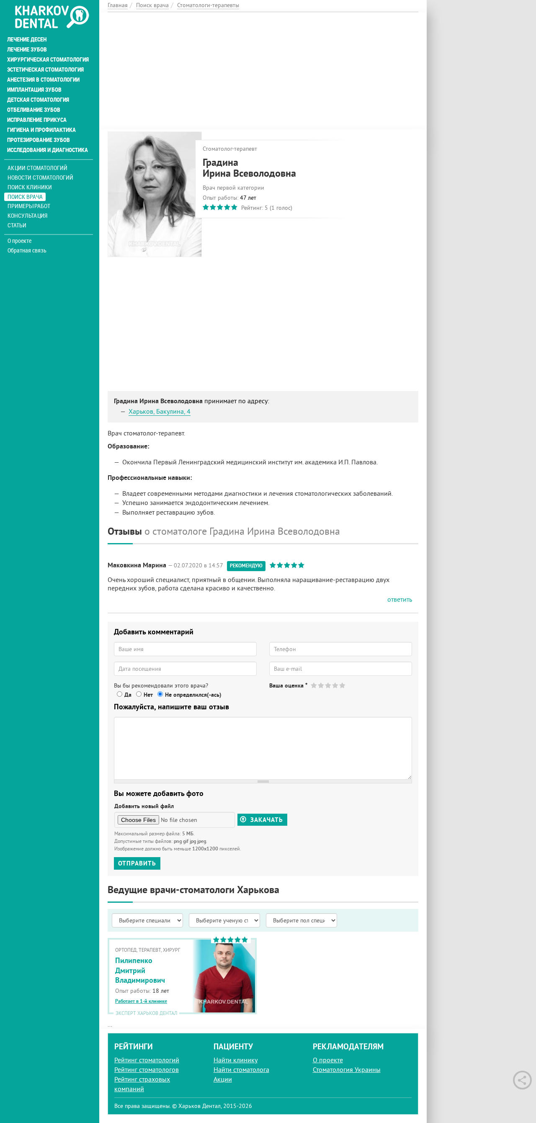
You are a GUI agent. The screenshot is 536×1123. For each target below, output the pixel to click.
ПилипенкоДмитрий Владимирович (140, 970)
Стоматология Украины (347, 1069)
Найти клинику (236, 1060)
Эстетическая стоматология (45, 69)
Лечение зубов (27, 49)
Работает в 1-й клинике (141, 1001)
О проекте (19, 241)
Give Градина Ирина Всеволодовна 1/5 (314, 685)
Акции (223, 1079)
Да (127, 694)
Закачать (265, 820)
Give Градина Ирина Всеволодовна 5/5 (342, 685)
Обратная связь (27, 250)
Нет (148, 694)
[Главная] (51, 17)
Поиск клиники (30, 187)
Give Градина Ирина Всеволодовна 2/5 (321, 685)
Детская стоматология (38, 99)
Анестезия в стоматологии (43, 79)
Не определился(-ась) (193, 694)
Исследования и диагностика (47, 150)
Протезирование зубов (38, 140)
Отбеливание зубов (33, 109)
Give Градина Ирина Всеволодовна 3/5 (328, 685)
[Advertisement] (263, 70)
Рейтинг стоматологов (146, 1069)
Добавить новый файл (144, 806)
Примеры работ (29, 206)
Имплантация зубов (34, 89)
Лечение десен (26, 39)
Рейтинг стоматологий (146, 1060)
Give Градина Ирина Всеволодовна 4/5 (335, 685)
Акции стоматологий (37, 168)
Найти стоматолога (241, 1069)
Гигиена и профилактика (41, 129)
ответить (399, 599)
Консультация (27, 215)
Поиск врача (25, 197)
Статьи (17, 225)
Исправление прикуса (37, 119)
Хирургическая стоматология (48, 59)
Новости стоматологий (40, 177)
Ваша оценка (288, 685)
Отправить (137, 863)
